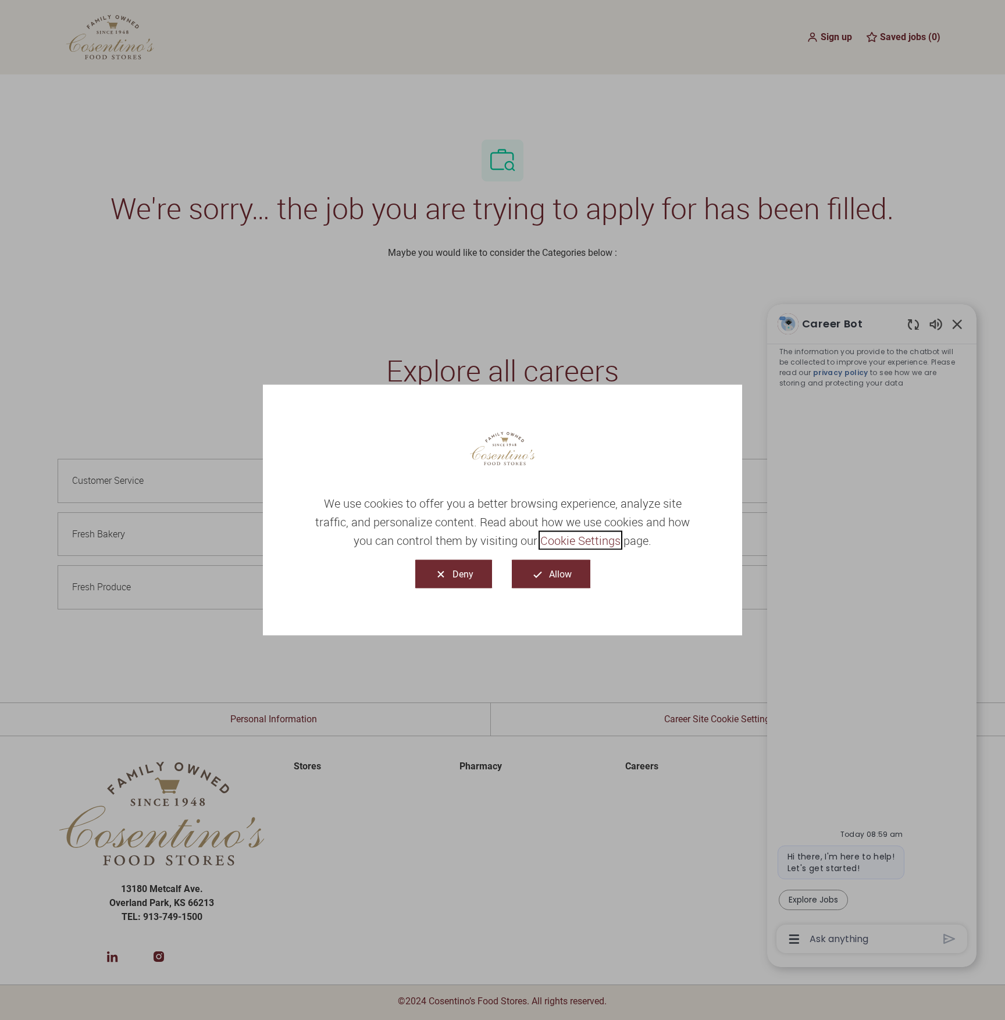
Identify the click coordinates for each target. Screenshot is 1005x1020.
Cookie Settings (580, 540)
